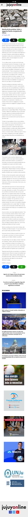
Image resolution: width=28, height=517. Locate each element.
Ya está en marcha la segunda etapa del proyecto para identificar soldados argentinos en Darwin (14, 283)
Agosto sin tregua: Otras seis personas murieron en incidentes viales (14, 275)
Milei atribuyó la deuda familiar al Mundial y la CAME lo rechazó (13, 311)
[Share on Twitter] (13, 40)
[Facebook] (10, 512)
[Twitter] (14, 512)
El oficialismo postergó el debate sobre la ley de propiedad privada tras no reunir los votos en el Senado (14, 357)
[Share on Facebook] (5, 40)
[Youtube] (17, 512)
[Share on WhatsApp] (21, 40)
